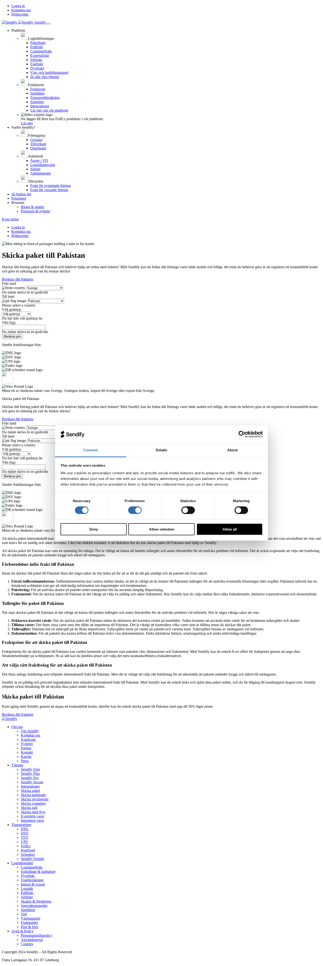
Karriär (26, 757)
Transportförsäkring (45, 98)
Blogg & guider (32, 207)
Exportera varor (32, 816)
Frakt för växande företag (49, 190)
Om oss (17, 727)
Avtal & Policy (22, 931)
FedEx (26, 846)
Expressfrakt (39, 55)
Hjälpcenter (20, 14)
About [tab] (232, 450)
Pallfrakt (36, 47)
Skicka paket (30, 791)
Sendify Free (30, 769)
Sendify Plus (30, 774)
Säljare (35, 169)
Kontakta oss (21, 10)
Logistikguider (22, 863)
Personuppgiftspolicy (36, 935)
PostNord (28, 850)
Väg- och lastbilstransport (49, 72)
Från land (9, 283)
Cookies (27, 944)
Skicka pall (29, 808)
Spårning (37, 102)
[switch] (135, 510)
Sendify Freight (32, 859)
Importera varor (32, 820)
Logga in (18, 6)
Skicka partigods (33, 795)
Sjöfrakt (36, 60)
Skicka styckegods (34, 799)
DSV (25, 833)
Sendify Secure (32, 782)
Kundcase (28, 740)
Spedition (37, 93)
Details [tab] (161, 450)
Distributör (38, 148)
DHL (25, 829)
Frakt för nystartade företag (50, 186)
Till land (8, 296)
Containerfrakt (41, 51)
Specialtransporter (34, 906)
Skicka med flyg (33, 812)
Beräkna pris (12, 336)
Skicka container (33, 803)
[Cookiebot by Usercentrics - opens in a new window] (242, 434)
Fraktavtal (37, 89)
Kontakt (27, 752)
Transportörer (21, 825)
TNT (24, 837)
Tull (24, 914)
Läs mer (27, 123)
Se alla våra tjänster (44, 77)
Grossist (36, 140)
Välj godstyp (11, 309)
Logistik (27, 889)
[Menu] (49, 23)
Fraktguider (29, 923)
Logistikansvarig (42, 165)
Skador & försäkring (36, 901)
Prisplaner (18, 198)
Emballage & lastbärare (38, 871)
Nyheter (27, 744)
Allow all (230, 529)
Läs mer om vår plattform (49, 110)
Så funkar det (21, 194)
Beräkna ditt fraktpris (17, 279)
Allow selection (161, 529)
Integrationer (39, 106)
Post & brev (30, 927)
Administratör (40, 173)
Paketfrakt (37, 43)
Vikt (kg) (8, 323)
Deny (93, 529)
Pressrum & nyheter (35, 211)
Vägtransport (30, 918)
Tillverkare (38, 144)
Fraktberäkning (32, 880)
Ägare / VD (39, 160)
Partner (26, 748)
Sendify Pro (30, 778)
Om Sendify (30, 731)
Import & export (33, 884)
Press (25, 761)
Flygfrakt (37, 68)
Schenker (28, 854)
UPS (24, 842)
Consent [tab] (90, 450)
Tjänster (17, 765)
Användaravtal (32, 940)
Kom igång (10, 219)
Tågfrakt (36, 64)
